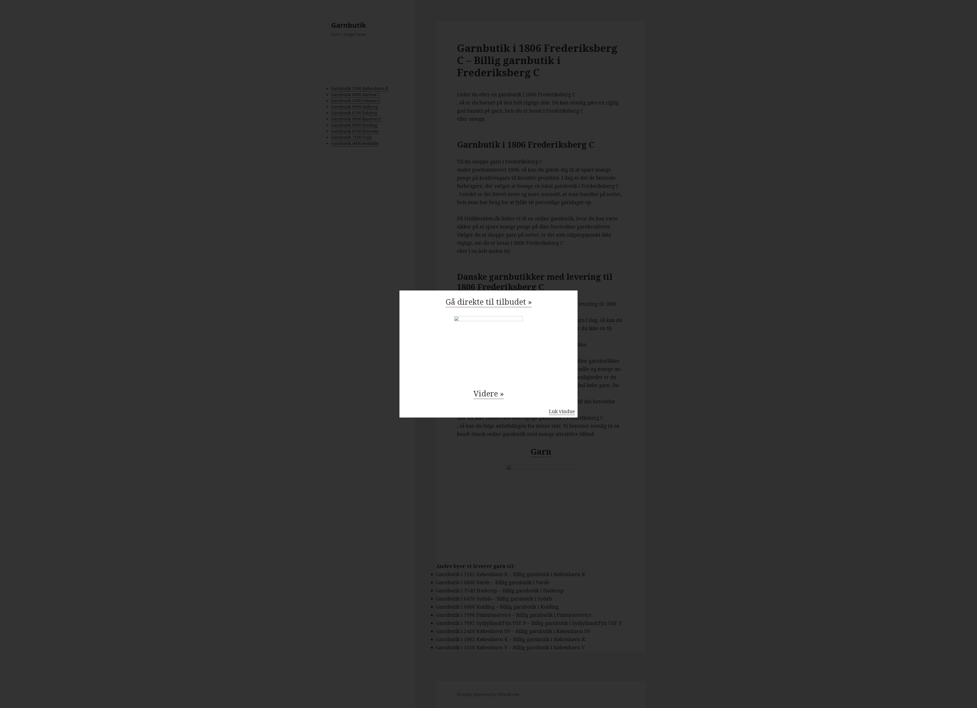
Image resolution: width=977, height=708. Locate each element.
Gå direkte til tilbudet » (489, 302)
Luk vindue (562, 411)
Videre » (488, 393)
